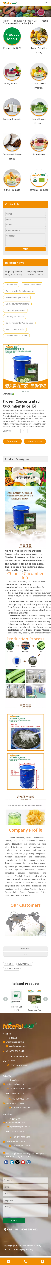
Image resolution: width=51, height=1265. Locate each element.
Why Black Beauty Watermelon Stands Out (15, 274)
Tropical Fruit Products (39, 85)
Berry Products (12, 83)
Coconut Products (12, 118)
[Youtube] (23, 1162)
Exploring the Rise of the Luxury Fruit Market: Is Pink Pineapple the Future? (15, 271)
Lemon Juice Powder (15, 316)
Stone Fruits (39, 154)
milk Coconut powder (15, 329)
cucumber (8, 964)
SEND (25, 249)
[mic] (5, 1241)
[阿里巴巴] (5, 1236)
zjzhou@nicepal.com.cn (16, 1122)
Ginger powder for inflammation (20, 291)
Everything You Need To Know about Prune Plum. (36, 271)
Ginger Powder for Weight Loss (19, 323)
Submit (14, 1220)
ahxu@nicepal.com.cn (18, 1046)
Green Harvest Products (39, 121)
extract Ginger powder (15, 310)
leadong (29, 1249)
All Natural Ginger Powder (17, 297)
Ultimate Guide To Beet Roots (36, 274)
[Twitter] (17, 1162)
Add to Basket (35, 441)
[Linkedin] (12, 1162)
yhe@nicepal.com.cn (15, 1041)
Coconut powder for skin (16, 335)
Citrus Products (12, 189)
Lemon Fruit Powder (32, 284)
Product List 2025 (12, 47)
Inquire (14, 441)
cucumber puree (11, 968)
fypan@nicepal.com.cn (20, 1126)
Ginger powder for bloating (17, 303)
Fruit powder (11, 284)
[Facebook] (6, 1162)
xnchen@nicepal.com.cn (20, 1088)
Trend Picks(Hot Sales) (39, 50)
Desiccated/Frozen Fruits (12, 156)
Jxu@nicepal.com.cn (15, 1084)
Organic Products (39, 189)
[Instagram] (28, 1162)
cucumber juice (24, 964)
